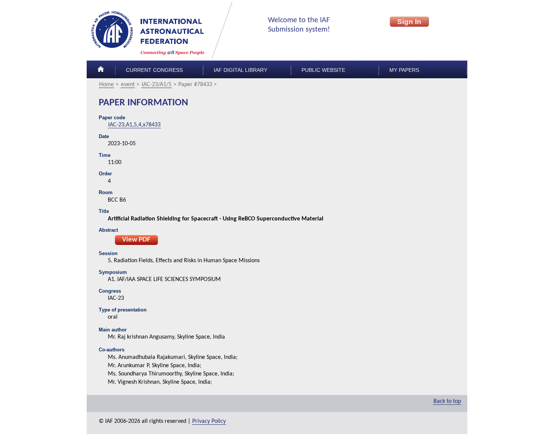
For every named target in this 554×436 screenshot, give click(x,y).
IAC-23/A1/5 (156, 85)
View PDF (136, 239)
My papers (404, 70)
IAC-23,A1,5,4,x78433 (134, 125)
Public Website (323, 70)
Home (106, 85)
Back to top (447, 401)
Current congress (154, 70)
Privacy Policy (209, 421)
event (128, 85)
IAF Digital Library (240, 70)
